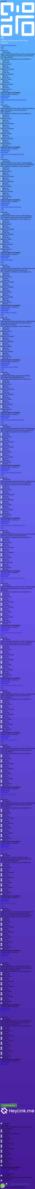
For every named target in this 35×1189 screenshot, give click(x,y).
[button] (17, 1087)
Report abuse (5, 1102)
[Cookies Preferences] (2, 1185)
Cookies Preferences (9, 1105)
